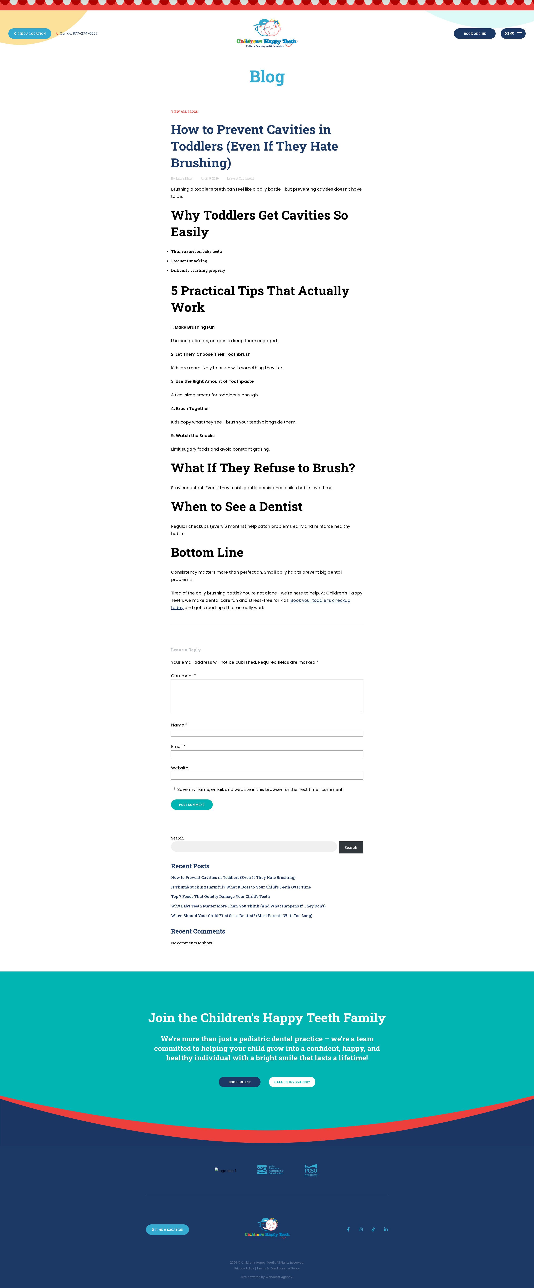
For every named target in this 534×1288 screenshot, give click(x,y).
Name (179, 725)
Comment (183, 676)
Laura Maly (184, 178)
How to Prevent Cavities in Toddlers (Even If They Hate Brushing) (233, 877)
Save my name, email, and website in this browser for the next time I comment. (260, 789)
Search (177, 838)
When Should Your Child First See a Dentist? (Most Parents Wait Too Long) (241, 915)
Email (178, 746)
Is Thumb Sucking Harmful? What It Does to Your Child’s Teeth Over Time (241, 887)
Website (179, 768)
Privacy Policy (244, 1268)
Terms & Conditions (271, 1268)
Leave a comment (240, 178)
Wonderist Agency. (279, 1277)
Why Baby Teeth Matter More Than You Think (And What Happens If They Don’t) (248, 906)
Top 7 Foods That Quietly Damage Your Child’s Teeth (220, 896)
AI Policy (294, 1268)
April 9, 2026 (210, 178)
